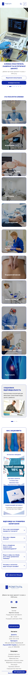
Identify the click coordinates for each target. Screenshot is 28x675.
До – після (14, 616)
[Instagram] (16, 602)
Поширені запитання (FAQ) (14, 618)
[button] (19, 671)
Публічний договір (14, 626)
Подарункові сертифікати (14, 614)
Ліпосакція (14, 664)
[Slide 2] (9, 86)
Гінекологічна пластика (14, 668)
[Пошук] (21, 4)
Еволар (14, 610)
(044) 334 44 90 (14, 638)
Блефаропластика (14, 654)
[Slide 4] (14, 86)
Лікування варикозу (14, 656)
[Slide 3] (11, 86)
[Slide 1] (7, 86)
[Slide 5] (17, 86)
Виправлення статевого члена (14, 660)
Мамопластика (14, 658)
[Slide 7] (20, 86)
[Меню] (24, 3)
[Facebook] (11, 602)
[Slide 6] (19, 86)
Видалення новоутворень (14, 662)
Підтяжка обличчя (14, 666)
